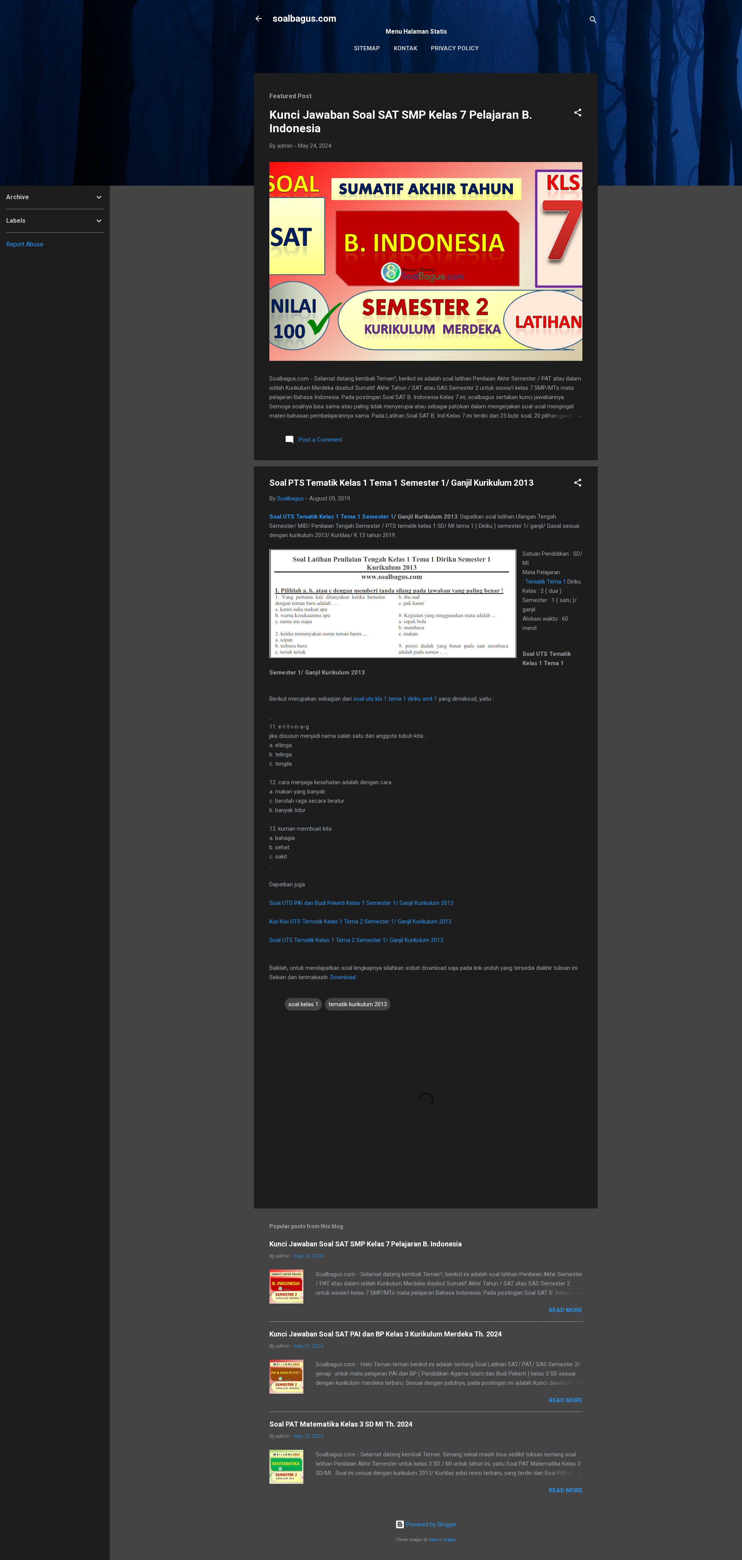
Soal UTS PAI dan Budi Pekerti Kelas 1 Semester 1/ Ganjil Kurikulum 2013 (361, 902)
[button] (577, 114)
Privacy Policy (455, 48)
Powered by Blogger (431, 1524)
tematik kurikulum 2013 (357, 1004)
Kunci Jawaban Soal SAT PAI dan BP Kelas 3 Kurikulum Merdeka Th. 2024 (385, 1334)
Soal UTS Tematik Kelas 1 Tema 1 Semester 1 (331, 516)
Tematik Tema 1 (545, 581)
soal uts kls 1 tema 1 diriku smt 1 (395, 698)
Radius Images (442, 1539)
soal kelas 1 (303, 1004)
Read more (565, 1310)
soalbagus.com (304, 18)
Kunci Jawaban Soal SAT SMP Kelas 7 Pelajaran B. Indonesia (365, 1244)
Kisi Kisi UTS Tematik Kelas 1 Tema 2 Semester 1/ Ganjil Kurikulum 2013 (360, 921)
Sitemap (367, 48)
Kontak (405, 48)
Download (343, 977)
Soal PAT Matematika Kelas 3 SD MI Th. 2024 (340, 1424)
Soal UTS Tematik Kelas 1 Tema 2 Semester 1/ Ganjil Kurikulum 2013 (356, 940)
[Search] (593, 21)
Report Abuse (24, 244)
